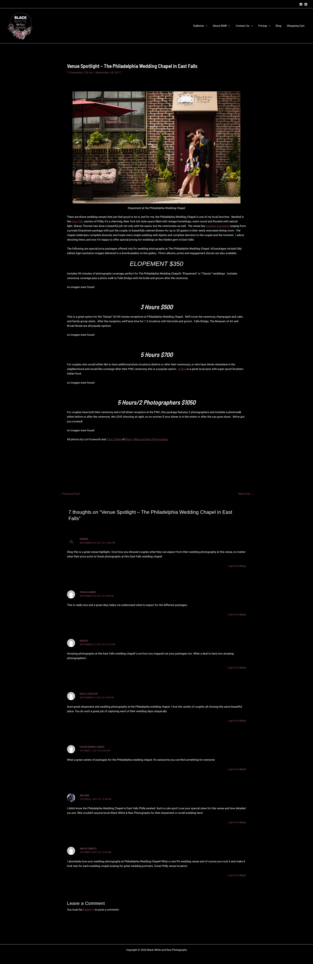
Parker (84, 539)
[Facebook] (300, 4)
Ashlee (84, 640)
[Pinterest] (305, 4)
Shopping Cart (296, 25)
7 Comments (75, 72)
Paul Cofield (114, 439)
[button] (205, 25)
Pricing (262, 25)
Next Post (246, 493)
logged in (88, 909)
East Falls (77, 221)
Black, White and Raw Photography (146, 439)
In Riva (182, 369)
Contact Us (242, 25)
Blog (278, 25)
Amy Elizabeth (88, 848)
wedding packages (217, 226)
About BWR (220, 25)
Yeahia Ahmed (88, 592)
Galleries (198, 25)
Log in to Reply (237, 566)
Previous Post (69, 493)
